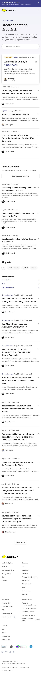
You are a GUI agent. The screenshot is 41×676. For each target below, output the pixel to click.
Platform (4, 566)
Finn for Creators (13, 268)
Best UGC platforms (28, 612)
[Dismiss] (38, 2)
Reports (33, 268)
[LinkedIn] (2, 652)
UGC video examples (29, 608)
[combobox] (22, 46)
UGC (23, 566)
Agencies (25, 594)
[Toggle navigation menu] (38, 10)
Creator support (7, 613)
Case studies (6, 603)
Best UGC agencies (28, 615)
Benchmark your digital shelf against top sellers (16, 4)
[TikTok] (14, 652)
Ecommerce (26, 591)
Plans (3, 577)
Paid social (25, 580)
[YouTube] (6, 652)
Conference (6, 636)
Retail (24, 587)
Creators (5, 580)
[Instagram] (10, 652)
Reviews (25, 573)
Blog (3, 629)
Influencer (25, 570)
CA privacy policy (7, 670)
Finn (6, 573)
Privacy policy (24, 667)
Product (25, 268)
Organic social (27, 584)
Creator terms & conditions (10, 667)
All (3, 268)
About (3, 633)
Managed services (8, 570)
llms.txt (8, 617)
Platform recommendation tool (29, 604)
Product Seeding (29, 577)
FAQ (3, 610)
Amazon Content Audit (30, 619)
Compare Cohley (7, 606)
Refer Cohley (6, 639)
